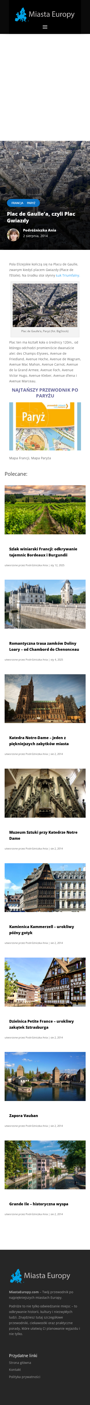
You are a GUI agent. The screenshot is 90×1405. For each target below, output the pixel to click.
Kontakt (15, 1369)
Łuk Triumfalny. (68, 275)
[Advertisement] (45, 81)
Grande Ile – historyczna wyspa (38, 1204)
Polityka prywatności (24, 1377)
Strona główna (20, 1362)
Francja (17, 203)
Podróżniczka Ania (37, 565)
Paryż (31, 203)
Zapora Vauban (23, 1115)
